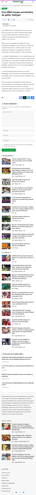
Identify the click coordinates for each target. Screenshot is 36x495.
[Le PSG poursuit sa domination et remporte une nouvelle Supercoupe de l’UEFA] (6, 200)
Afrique (16, 183)
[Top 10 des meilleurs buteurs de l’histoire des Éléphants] (6, 246)
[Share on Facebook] (6, 19)
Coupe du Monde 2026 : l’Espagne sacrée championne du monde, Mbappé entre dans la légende (23, 312)
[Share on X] (8, 19)
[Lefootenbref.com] (18, 2)
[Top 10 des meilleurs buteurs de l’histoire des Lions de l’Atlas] (6, 322)
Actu (13, 165)
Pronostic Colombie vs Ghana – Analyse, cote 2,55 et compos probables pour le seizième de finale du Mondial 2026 (23, 446)
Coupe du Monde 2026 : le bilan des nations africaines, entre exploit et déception (22, 437)
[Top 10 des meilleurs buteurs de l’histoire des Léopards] (6, 182)
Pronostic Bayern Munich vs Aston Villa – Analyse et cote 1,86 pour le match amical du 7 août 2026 (23, 236)
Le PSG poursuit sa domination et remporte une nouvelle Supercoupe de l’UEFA (22, 199)
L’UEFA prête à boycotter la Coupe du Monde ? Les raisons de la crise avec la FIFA (23, 257)
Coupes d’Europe (18, 176)
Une (23, 165)
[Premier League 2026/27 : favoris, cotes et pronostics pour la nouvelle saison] (6, 161)
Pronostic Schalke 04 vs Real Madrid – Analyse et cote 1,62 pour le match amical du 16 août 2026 (22, 189)
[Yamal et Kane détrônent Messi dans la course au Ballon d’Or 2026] (6, 304)
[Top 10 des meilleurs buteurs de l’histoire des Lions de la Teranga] (6, 286)
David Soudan (6, 23)
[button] (3, 2)
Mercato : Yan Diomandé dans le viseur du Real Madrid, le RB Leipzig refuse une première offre (23, 294)
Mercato (21, 230)
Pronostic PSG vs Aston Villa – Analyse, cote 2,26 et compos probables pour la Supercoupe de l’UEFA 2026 (23, 208)
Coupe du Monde (18, 316)
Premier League (18, 165)
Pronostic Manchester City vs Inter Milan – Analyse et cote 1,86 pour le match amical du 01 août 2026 (22, 267)
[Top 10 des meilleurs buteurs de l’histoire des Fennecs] (6, 219)
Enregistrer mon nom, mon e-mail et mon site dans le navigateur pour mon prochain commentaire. (18, 145)
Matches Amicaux (18, 193)
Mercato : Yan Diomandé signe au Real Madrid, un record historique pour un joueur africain (22, 226)
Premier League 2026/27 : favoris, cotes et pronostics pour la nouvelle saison (22, 160)
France (4, 8)
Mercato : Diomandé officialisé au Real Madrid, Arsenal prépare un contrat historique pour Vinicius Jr (23, 276)
